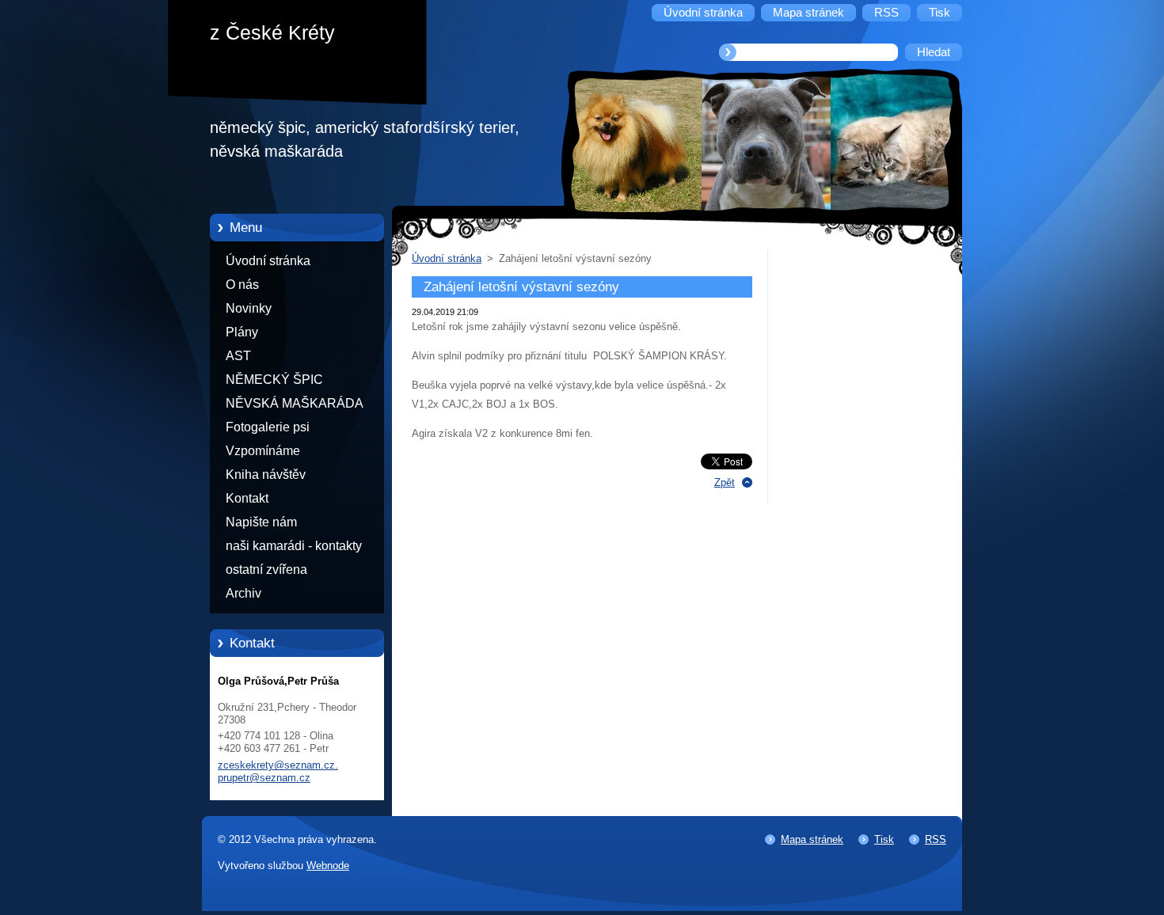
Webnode (327, 865)
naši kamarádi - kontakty (294, 545)
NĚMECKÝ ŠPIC (274, 379)
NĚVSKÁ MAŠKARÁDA (294, 403)
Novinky (249, 308)
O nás (242, 284)
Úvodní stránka (268, 261)
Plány (242, 332)
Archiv (243, 593)
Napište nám (261, 522)
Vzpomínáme (263, 451)
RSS (935, 839)
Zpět (724, 482)
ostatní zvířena (266, 569)
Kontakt (247, 498)
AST (238, 356)
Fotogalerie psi (268, 427)
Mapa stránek (812, 839)
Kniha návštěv (266, 474)
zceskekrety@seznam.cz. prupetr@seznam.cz (278, 771)
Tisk (884, 839)
